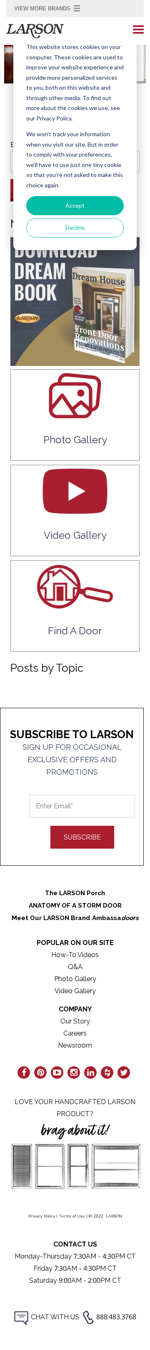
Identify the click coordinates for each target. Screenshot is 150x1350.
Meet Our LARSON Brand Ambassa (75, 918)
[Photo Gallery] (75, 416)
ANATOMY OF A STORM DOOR (75, 905)
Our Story (75, 1021)
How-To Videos (75, 955)
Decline (75, 227)
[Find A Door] (75, 607)
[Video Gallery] (75, 511)
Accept (75, 205)
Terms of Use (72, 1216)
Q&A (75, 967)
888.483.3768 (116, 1317)
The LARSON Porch (75, 893)
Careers (75, 1033)
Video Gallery (75, 991)
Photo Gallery (75, 979)
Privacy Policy (41, 1216)
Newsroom (75, 1045)
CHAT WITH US (55, 1317)
